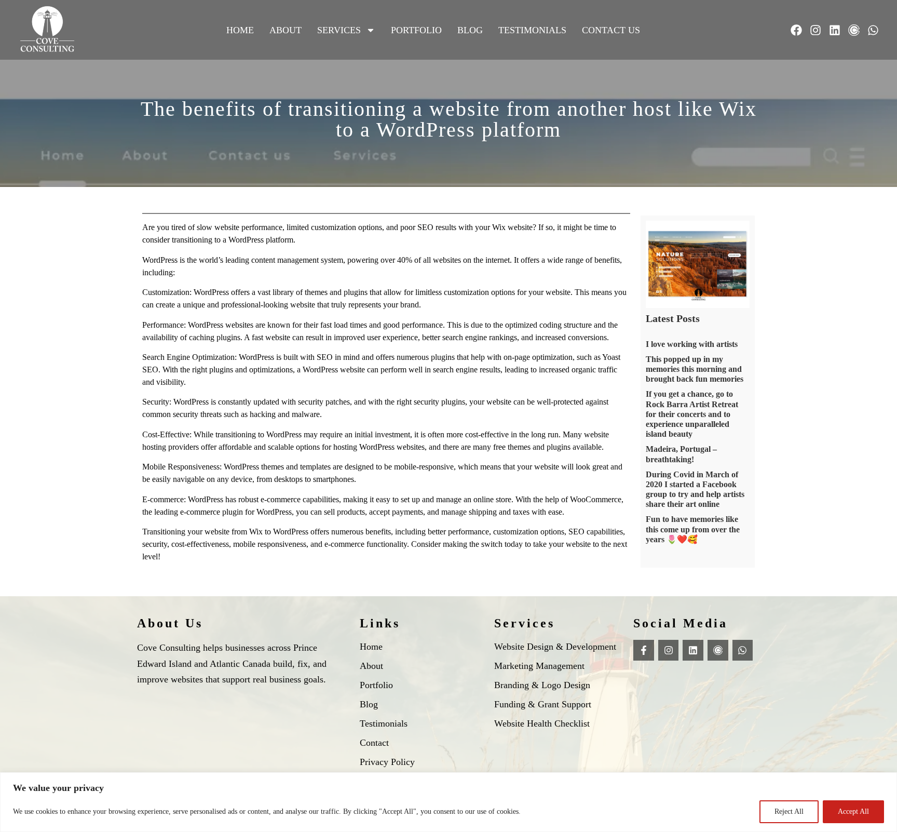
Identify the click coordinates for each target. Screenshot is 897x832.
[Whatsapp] (873, 30)
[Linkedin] (834, 30)
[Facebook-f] (643, 650)
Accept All (853, 811)
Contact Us (611, 30)
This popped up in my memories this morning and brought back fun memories (694, 369)
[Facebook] (796, 30)
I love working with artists (692, 344)
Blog (470, 30)
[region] (448, 802)
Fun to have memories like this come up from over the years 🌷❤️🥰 (693, 529)
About (285, 30)
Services (339, 30)
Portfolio (416, 30)
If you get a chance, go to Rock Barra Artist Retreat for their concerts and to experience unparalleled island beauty (692, 414)
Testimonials (532, 30)
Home (240, 30)
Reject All (789, 811)
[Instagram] (815, 30)
